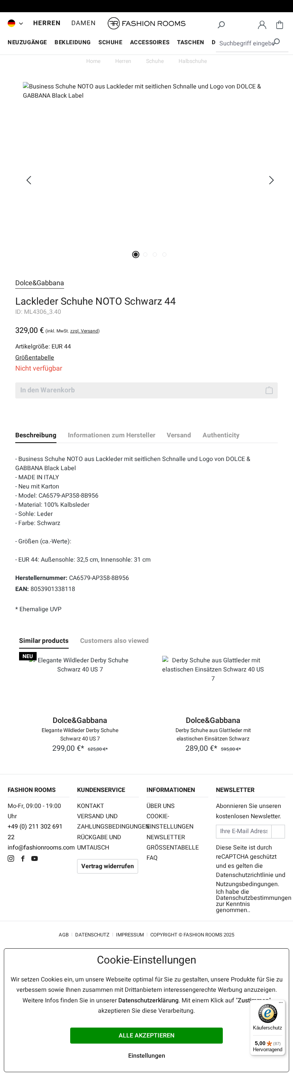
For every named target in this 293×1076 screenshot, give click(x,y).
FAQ (152, 857)
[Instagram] (13, 859)
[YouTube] (36, 859)
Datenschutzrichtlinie (245, 875)
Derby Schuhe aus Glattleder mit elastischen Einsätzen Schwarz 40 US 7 (213, 734)
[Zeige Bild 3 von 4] (155, 254)
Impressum (130, 934)
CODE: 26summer (146, 7)
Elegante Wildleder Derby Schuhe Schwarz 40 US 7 (80, 734)
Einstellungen (146, 1055)
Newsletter (165, 837)
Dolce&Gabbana (39, 283)
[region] (146, 180)
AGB (64, 934)
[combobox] (252, 43)
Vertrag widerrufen (107, 866)
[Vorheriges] (28, 180)
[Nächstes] (271, 180)
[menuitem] (13, 23)
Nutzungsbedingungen (247, 884)
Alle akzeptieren (146, 1035)
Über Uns (160, 806)
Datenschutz (92, 934)
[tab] (35, 435)
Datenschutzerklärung (148, 1000)
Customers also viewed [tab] (114, 641)
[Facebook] (24, 859)
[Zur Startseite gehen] (146, 23)
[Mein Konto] (262, 23)
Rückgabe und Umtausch (99, 842)
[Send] (278, 831)
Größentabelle (172, 847)
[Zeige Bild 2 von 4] (145, 254)
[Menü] (280, 1004)
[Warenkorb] (279, 23)
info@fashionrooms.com (41, 847)
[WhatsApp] (47, 859)
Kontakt (90, 806)
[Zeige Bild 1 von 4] (136, 254)
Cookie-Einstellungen (169, 821)
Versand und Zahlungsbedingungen (108, 821)
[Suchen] (221, 23)
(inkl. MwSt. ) (72, 331)
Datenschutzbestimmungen (253, 898)
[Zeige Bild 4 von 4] (165, 254)
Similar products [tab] (44, 641)
